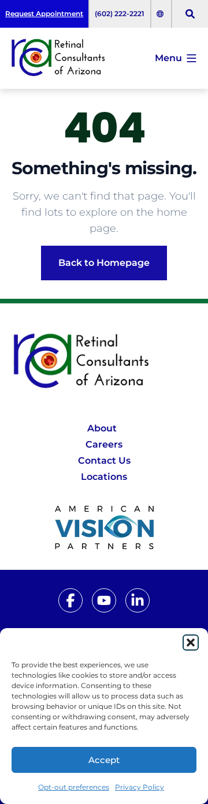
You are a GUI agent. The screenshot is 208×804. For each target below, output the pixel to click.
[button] (190, 642)
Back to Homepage (104, 262)
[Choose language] (161, 14)
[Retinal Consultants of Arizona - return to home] (104, 361)
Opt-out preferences (73, 787)
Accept (104, 759)
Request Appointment (44, 13)
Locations (104, 476)
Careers (104, 444)
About (102, 428)
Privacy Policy (139, 787)
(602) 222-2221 (119, 13)
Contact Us (104, 460)
